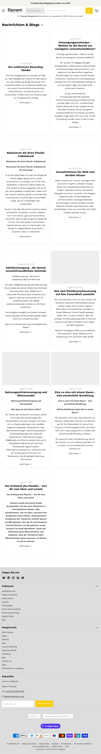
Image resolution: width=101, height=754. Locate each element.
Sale (4, 643)
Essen (4, 636)
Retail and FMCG (9, 650)
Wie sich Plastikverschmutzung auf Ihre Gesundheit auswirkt (75, 293)
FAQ (3, 620)
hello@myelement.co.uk (14, 696)
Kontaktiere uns (8, 591)
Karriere (5, 602)
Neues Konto (7, 598)
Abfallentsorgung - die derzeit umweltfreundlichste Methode (26, 269)
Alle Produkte (7, 632)
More (4, 665)
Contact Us (7, 661)
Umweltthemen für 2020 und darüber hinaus (75, 173)
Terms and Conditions (11, 609)
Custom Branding (9, 646)
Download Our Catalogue (13, 668)
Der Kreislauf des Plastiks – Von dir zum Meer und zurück (26, 487)
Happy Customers (10, 594)
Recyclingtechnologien (16, 312)
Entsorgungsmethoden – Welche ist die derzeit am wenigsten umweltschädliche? (75, 45)
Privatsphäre (7, 605)
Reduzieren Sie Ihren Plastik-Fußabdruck (26, 154)
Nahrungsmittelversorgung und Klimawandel (26, 394)
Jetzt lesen (24, 102)
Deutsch (33, 716)
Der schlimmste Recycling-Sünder (26, 69)
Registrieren (44, 703)
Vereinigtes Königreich (56, 716)
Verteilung (6, 654)
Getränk (5, 639)
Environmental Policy (11, 613)
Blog (4, 657)
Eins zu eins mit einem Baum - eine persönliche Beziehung (75, 394)
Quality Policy (8, 616)
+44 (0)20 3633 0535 (14, 691)
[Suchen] (89, 11)
